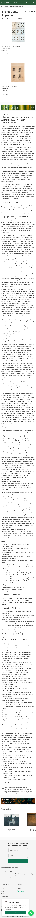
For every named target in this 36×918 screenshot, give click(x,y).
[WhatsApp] (31, 913)
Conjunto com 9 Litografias (10, 46)
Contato (19, 888)
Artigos (3, 888)
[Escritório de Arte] (9, 2)
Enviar (18, 861)
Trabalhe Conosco (6, 894)
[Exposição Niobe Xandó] (18, 803)
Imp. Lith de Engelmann (9, 87)
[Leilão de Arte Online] (18, 109)
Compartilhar (31, 12)
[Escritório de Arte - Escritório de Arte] (9, 868)
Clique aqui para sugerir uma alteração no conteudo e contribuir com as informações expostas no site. (16, 790)
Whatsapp (22, 891)
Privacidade (4, 896)
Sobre (3, 891)
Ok (15, 913)
